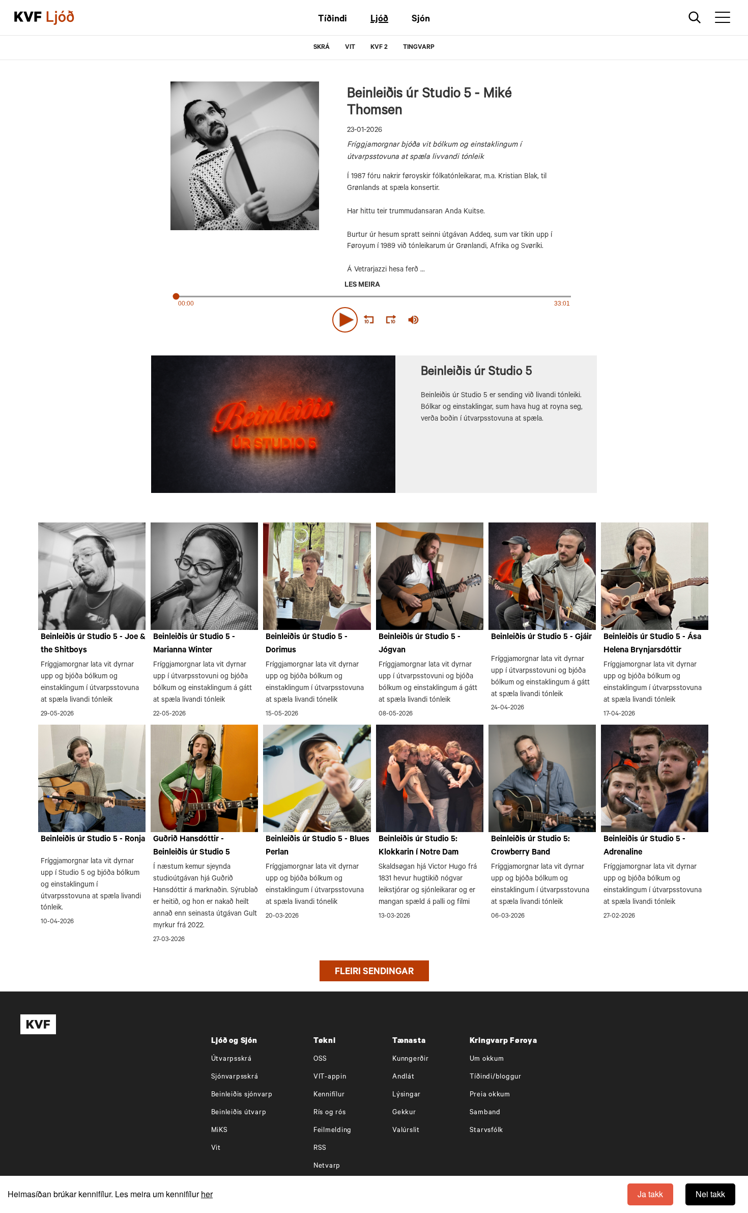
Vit (216, 1148)
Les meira (362, 286)
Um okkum (487, 1059)
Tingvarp (419, 47)
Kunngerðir (410, 1059)
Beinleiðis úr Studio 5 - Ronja (93, 839)
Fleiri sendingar (374, 973)
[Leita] (694, 17)
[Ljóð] (69, 17)
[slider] (460, 320)
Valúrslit (406, 1131)
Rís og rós (329, 1113)
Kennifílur (329, 1095)
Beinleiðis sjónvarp (242, 1095)
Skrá (321, 47)
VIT (350, 47)
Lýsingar (406, 1095)
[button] (345, 320)
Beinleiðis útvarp (239, 1113)
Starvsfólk (487, 1131)
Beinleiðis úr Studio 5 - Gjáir (541, 637)
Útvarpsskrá (231, 1059)
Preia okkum (490, 1095)
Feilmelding (332, 1131)
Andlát (403, 1077)
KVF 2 (379, 47)
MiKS (219, 1131)
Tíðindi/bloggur (496, 1077)
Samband (485, 1113)
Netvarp (326, 1166)
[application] (374, 317)
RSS (320, 1148)
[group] (413, 320)
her (207, 1194)
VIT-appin (330, 1077)
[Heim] (28, 17)
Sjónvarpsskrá (234, 1077)
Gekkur (404, 1113)
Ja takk (650, 1194)
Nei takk (710, 1194)
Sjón (421, 20)
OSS (320, 1059)
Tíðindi (332, 20)
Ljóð (379, 20)
